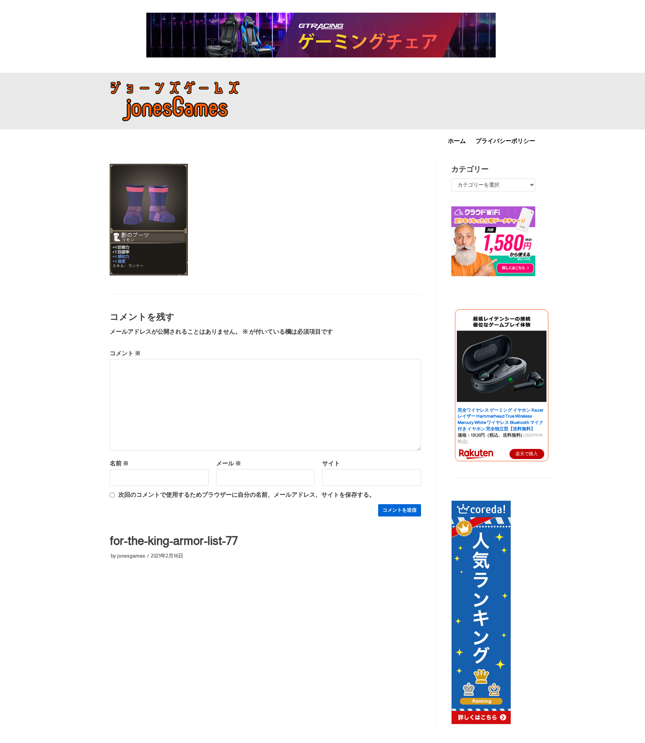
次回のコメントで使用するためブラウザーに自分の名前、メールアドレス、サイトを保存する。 (246, 494)
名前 (119, 463)
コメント (125, 353)
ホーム (457, 141)
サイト (331, 463)
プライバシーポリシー (505, 141)
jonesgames (131, 556)
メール (228, 463)
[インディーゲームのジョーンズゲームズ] (175, 101)
